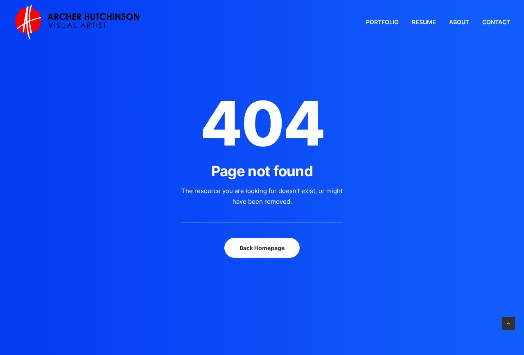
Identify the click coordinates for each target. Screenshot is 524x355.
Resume (424, 21)
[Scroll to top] (508, 323)
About (459, 21)
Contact (496, 21)
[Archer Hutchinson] (77, 22)
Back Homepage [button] (262, 247)
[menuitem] (385, 22)
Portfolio (382, 21)
